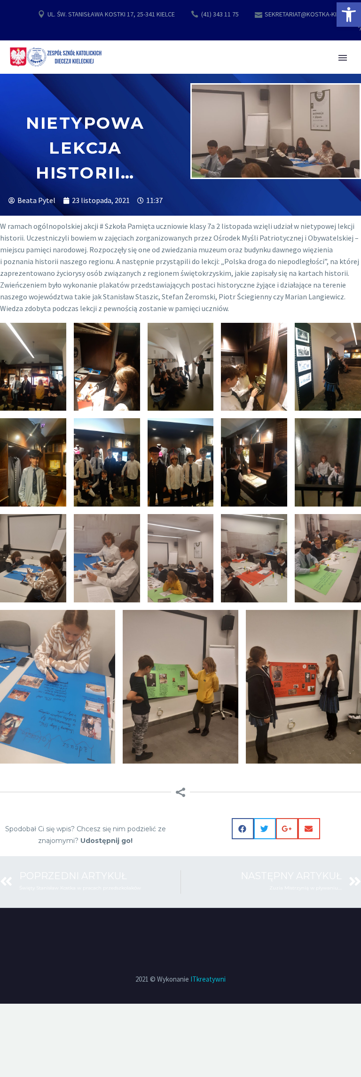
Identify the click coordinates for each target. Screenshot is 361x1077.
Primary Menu (342, 58)
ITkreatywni (208, 979)
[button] (349, 14)
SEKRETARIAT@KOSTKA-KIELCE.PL (311, 14)
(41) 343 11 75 (220, 14)
